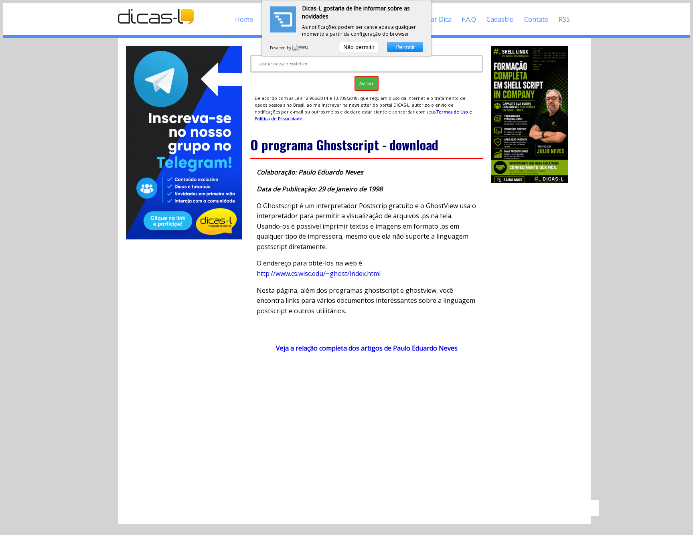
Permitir (405, 47)
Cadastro (500, 19)
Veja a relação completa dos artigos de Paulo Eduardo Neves (367, 348)
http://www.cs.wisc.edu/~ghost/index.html (319, 273)
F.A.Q (469, 19)
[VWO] (300, 48)
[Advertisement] (366, 430)
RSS (564, 19)
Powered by (281, 48)
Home (244, 19)
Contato (536, 19)
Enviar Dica (435, 19)
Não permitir (359, 47)
